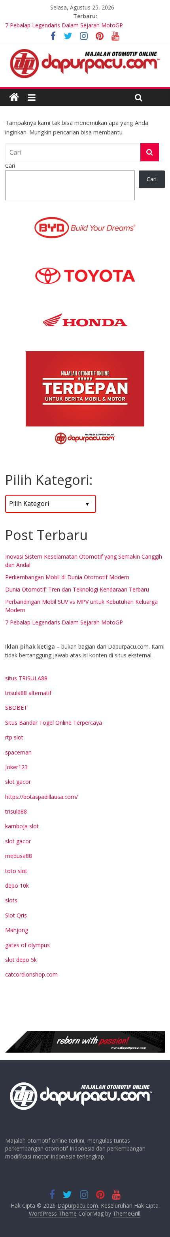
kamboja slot (22, 826)
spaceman (18, 752)
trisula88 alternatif (28, 693)
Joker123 (16, 767)
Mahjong (16, 930)
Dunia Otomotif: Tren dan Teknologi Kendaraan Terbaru (77, 589)
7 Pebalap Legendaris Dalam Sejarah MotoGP (64, 622)
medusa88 (18, 856)
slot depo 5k (21, 959)
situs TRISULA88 (26, 678)
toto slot (16, 871)
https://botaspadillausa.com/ (41, 796)
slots (11, 900)
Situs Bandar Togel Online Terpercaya (53, 722)
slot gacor (18, 781)
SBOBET (16, 707)
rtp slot (14, 737)
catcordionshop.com (31, 974)
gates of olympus (27, 945)
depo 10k (17, 885)
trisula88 (16, 811)
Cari (10, 165)
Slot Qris (16, 915)
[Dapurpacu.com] (14, 97)
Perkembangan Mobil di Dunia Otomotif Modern (67, 577)
